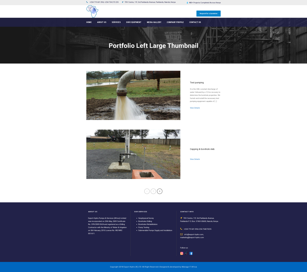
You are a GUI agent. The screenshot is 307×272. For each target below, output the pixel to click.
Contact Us (195, 22)
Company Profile (175, 22)
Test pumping (197, 82)
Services (116, 22)
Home (89, 22)
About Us (101, 22)
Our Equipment (133, 22)
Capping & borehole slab (202, 149)
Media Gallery (154, 22)
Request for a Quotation (208, 13)
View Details (195, 108)
